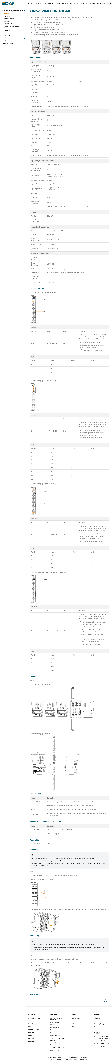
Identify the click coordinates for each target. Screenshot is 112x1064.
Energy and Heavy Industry (55, 1023)
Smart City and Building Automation (57, 1039)
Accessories (32, 1041)
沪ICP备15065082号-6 (84, 1057)
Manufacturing (54, 1027)
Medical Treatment (55, 1030)
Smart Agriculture (55, 1035)
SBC (29, 1027)
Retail (52, 1033)
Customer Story (54, 1050)
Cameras (31, 1038)
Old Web (92, 3)
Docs (58, 3)
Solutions (38, 3)
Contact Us (97, 1021)
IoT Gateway (32, 1024)
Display (30, 1035)
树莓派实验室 (69, 1059)
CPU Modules (32, 1032)
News (96, 1027)
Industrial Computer (34, 1018)
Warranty (74, 1024)
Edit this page (34, 994)
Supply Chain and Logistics (55, 1043)
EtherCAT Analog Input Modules (12, 10)
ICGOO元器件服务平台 (59, 1059)
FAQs (74, 1027)
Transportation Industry (57, 1047)
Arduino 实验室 (84, 1059)
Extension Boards (33, 1029)
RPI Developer (76, 1018)
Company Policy (99, 1024)
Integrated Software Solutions (56, 1018)
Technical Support (77, 1021)
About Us (97, 1018)
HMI (29, 1021)
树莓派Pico (76, 1059)
